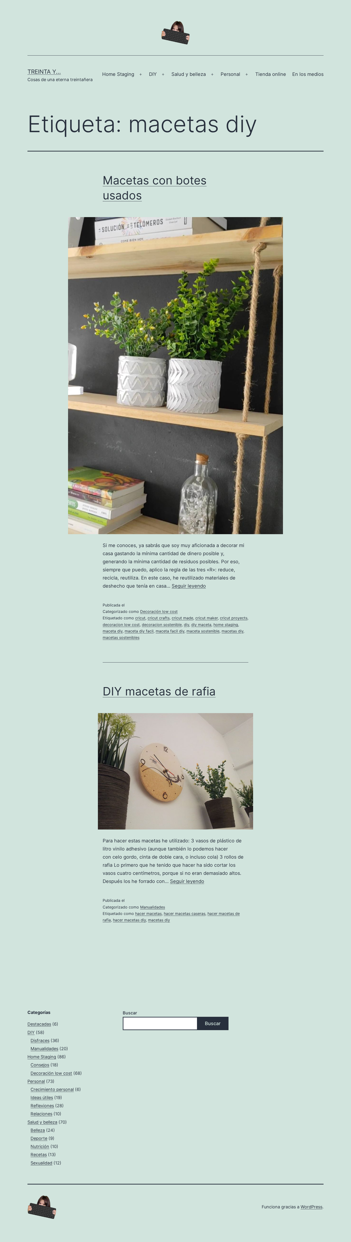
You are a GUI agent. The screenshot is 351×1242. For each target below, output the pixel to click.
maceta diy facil (139, 631)
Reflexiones (42, 1105)
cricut (140, 618)
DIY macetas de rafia (159, 691)
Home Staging (118, 74)
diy (186, 624)
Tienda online (270, 74)
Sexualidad (41, 1162)
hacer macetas (148, 913)
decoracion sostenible (162, 624)
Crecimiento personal (52, 1089)
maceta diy (112, 631)
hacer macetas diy (129, 920)
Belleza (38, 1130)
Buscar (130, 1012)
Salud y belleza (188, 74)
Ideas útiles (42, 1097)
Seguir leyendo (189, 586)
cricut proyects (233, 618)
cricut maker (206, 618)
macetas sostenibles (121, 637)
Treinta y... (44, 71)
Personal (230, 74)
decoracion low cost (121, 624)
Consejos (40, 1064)
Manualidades (152, 907)
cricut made (182, 618)
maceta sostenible (202, 631)
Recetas (39, 1154)
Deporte (39, 1138)
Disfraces (40, 1040)
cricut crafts (159, 618)
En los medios (308, 74)
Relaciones (41, 1113)
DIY (153, 74)
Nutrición (40, 1146)
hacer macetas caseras (184, 913)
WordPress (311, 1206)
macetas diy (232, 631)
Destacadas (39, 1024)
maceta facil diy (170, 631)
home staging (225, 624)
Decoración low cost (159, 611)
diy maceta (201, 624)
